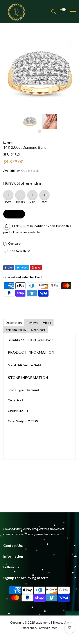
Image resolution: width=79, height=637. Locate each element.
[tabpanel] (29, 121)
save (37, 267)
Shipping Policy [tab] (16, 329)
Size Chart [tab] (38, 329)
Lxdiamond (43, 622)
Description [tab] (14, 322)
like (10, 267)
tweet (23, 267)
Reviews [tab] (32, 322)
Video (47, 322)
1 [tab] (39, 131)
